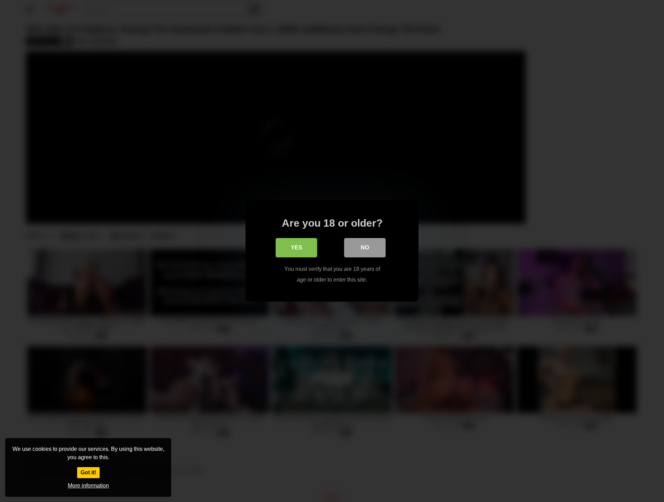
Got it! (88, 472)
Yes (296, 247)
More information (88, 486)
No (365, 247)
